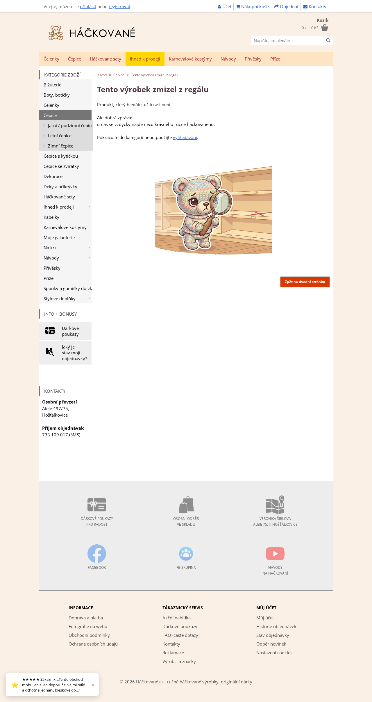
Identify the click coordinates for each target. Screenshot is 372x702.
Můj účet (265, 618)
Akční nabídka (176, 618)
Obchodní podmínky (89, 635)
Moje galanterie (59, 237)
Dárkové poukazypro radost (97, 521)
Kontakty (316, 6)
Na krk (50, 247)
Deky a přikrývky (60, 186)
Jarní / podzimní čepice (70, 125)
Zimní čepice (60, 146)
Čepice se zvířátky (61, 166)
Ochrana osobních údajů (93, 644)
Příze (275, 59)
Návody (228, 59)
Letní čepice (59, 135)
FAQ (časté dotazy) (180, 635)
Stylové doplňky (60, 298)
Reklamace (173, 652)
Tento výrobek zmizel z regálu (155, 74)
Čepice (74, 59)
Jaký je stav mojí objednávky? (74, 352)
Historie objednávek (276, 626)
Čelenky (51, 59)
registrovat (119, 6)
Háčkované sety (105, 59)
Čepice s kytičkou (61, 156)
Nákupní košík (255, 6)
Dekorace (53, 176)
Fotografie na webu (88, 626)
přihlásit (88, 6)
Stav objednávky (272, 635)
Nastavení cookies (274, 652)
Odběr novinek (271, 644)
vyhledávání (185, 137)
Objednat (288, 6)
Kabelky (51, 217)
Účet (226, 6)
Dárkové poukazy (70, 331)
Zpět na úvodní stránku (305, 281)
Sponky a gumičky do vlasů (68, 288)
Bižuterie (52, 85)
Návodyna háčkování (275, 570)
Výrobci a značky (179, 661)
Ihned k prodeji (145, 59)
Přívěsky (253, 59)
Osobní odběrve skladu (186, 521)
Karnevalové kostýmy (190, 59)
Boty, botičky (57, 95)
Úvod (102, 74)
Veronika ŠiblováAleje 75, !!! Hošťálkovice (275, 521)
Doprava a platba (86, 618)
